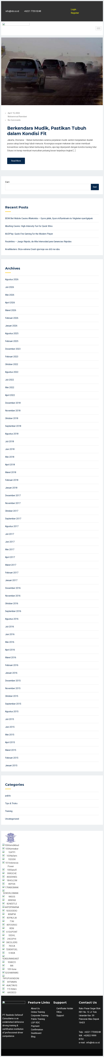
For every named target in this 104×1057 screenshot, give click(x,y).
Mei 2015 (9, 734)
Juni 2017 (9, 541)
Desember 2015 (13, 680)
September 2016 (13, 611)
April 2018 (10, 464)
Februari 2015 (11, 758)
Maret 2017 (10, 565)
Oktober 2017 (11, 511)
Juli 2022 (9, 379)
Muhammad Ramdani (17, 116)
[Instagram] (58, 11)
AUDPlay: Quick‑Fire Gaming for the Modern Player (29, 234)
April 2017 (10, 557)
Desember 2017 (13, 495)
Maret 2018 (10, 472)
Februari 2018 (11, 480)
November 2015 (12, 688)
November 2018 (12, 410)
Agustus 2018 (11, 433)
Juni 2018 (9, 449)
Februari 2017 (11, 572)
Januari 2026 (11, 325)
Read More (16, 161)
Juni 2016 (9, 634)
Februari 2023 (11, 356)
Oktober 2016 (11, 603)
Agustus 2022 (11, 372)
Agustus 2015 (11, 711)
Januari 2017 (11, 580)
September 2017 (13, 518)
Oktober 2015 (11, 696)
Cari (7, 182)
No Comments (14, 120)
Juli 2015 (9, 719)
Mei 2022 (9, 387)
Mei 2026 (9, 295)
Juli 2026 (9, 287)
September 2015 (13, 704)
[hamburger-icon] (98, 28)
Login (73, 9)
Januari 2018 (11, 487)
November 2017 (12, 503)
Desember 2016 (13, 588)
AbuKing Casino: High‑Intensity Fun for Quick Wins (29, 226)
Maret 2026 (10, 310)
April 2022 (10, 395)
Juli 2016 (9, 626)
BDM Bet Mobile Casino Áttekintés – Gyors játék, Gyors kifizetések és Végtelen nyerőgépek (49, 218)
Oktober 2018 (11, 418)
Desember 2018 (13, 403)
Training (8, 811)
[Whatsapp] (58, 18)
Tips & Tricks (11, 803)
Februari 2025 (11, 341)
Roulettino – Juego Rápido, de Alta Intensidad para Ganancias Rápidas (38, 241)
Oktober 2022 (11, 364)
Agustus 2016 (11, 619)
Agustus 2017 (11, 526)
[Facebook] (58, 4)
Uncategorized (12, 819)
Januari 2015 (11, 765)
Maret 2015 (10, 750)
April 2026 (10, 302)
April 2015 (10, 742)
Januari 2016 (11, 673)
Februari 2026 (11, 318)
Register (75, 13)
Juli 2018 (9, 441)
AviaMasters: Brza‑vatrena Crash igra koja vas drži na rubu (32, 249)
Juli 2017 (9, 534)
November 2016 (12, 595)
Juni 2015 (9, 727)
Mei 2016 (9, 642)
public (8, 795)
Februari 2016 (11, 665)
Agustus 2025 (11, 333)
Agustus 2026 (11, 279)
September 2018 (13, 426)
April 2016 (10, 649)
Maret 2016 (10, 657)
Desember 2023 (13, 349)
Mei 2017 (9, 549)
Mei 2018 (9, 457)
